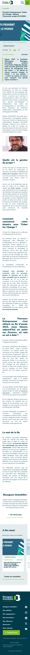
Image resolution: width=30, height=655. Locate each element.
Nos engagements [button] (8, 614)
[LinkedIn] (26, 618)
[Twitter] (26, 623)
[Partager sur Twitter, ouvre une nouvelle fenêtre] (10, 50)
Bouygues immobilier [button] (10, 606)
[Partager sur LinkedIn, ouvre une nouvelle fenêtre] (15, 50)
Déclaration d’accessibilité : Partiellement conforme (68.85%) (13, 645)
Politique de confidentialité (15, 651)
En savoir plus (16, 515)
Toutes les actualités (12, 576)
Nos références (8, 621)
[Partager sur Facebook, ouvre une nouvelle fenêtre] (18, 50)
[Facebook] (26, 607)
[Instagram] (26, 612)
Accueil (4, 42)
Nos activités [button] (7, 610)
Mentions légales (14, 642)
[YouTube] (26, 629)
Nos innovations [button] (8, 617)
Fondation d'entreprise (8, 45)
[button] (28, 548)
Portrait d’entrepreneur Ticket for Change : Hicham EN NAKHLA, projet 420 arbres (12, 565)
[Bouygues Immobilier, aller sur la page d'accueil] (7, 2)
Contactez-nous (12, 632)
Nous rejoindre (8, 628)
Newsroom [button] (6, 624)
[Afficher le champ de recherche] (22, 2)
